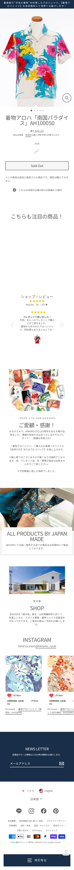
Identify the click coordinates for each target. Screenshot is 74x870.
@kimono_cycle (46, 646)
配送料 (28, 134)
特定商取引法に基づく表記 (31, 820)
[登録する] (61, 763)
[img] (37, 301)
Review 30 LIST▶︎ (37, 304)
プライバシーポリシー (56, 820)
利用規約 (13, 825)
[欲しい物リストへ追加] (22, 250)
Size (37, 143)
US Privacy (37, 830)
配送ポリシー (59, 825)
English (49, 791)
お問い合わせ (23, 830)
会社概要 (12, 820)
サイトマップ (51, 830)
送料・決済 (25, 825)
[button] (13, 324)
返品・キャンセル (42, 825)
